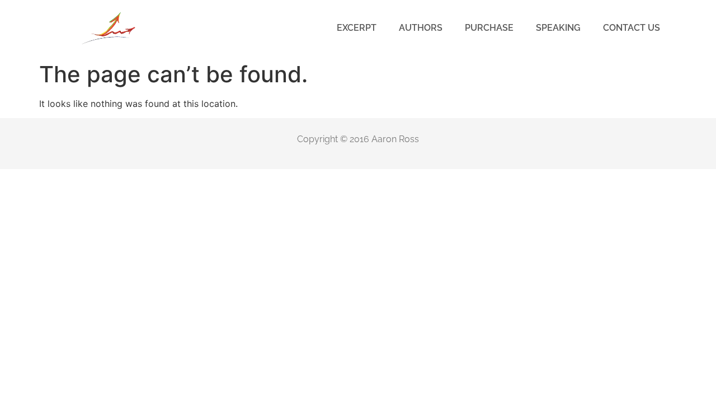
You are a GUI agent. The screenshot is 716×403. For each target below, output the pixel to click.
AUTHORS (420, 27)
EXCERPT (356, 27)
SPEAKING (558, 27)
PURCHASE (489, 27)
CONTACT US (631, 27)
